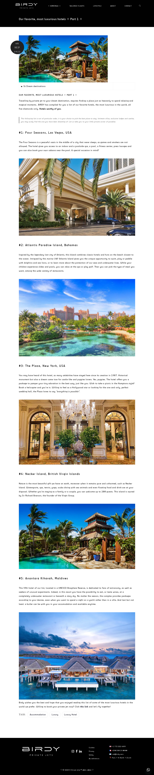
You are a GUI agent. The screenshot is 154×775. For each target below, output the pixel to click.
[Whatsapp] (148, 769)
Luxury (55, 714)
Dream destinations (35, 86)
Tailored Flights (76, 6)
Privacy (91, 751)
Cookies (92, 748)
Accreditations (94, 759)
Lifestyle (97, 6)
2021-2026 (86, 770)
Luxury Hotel (70, 714)
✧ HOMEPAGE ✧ (54, 6)
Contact (128, 6)
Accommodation (38, 714)
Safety (91, 755)
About (113, 6)
